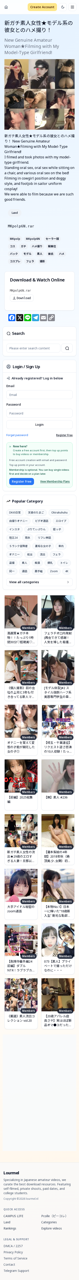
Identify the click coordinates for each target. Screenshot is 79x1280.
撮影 (42, 261)
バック (14, 254)
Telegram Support (16, 1271)
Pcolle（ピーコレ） (54, 1216)
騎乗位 (52, 246)
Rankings (10, 1228)
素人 (39, 254)
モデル (27, 254)
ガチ (23, 246)
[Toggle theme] (63, 7)
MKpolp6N (33, 239)
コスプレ (15, 261)
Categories (49, 1222)
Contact (9, 1264)
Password (13, 404)
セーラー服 (52, 239)
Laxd (15, 213)
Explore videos (51, 1228)
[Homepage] (6, 7)
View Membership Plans (55, 481)
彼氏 (50, 254)
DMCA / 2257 (13, 1246)
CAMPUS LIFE (13, 1216)
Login (39, 424)
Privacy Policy (13, 1252)
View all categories (24, 582)
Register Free (64, 435)
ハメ (61, 254)
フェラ (30, 261)
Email (10, 386)
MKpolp (15, 239)
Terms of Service (15, 1258)
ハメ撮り (37, 246)
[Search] (67, 348)
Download (24, 298)
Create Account (42, 7)
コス (12, 246)
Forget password (17, 435)
